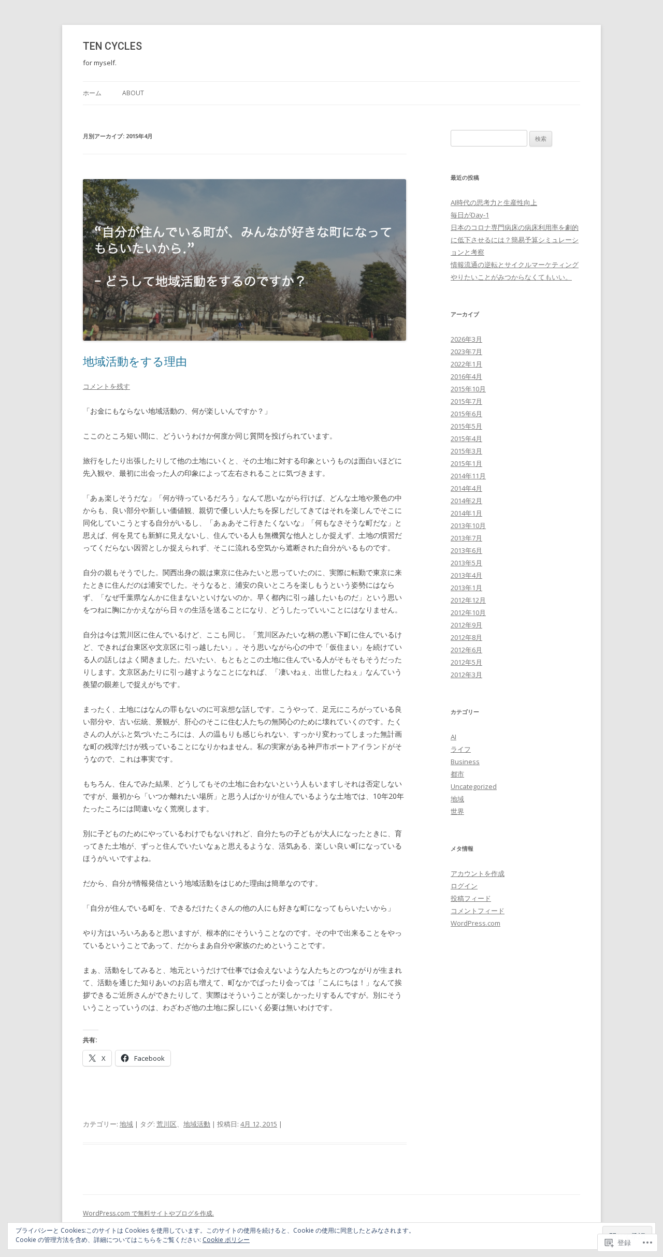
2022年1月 (466, 364)
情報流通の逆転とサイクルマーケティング (515, 264)
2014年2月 (466, 500)
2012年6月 (466, 649)
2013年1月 (466, 587)
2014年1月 (466, 513)
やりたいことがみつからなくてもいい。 (511, 277)
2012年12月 (468, 600)
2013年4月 (466, 575)
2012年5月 (466, 662)
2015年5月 (466, 426)
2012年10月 (468, 612)
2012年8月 (466, 637)
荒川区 (166, 1124)
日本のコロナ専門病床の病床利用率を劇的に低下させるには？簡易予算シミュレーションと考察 (515, 240)
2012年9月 (466, 625)
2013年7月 (466, 538)
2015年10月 (468, 388)
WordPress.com (475, 923)
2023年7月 (466, 351)
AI (453, 736)
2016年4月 (466, 376)
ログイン (464, 885)
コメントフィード (478, 910)
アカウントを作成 (478, 873)
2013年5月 (466, 562)
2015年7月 (466, 401)
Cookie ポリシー (226, 1239)
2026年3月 (466, 339)
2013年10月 (468, 525)
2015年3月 (466, 451)
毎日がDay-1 (470, 215)
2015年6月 (466, 413)
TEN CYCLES (112, 46)
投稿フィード (471, 898)
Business (465, 761)
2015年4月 (466, 438)
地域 (126, 1124)
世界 (457, 811)
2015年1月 (466, 463)
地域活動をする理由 (135, 361)
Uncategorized (474, 786)
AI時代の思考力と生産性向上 (494, 202)
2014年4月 (466, 488)
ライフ (461, 749)
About (133, 93)
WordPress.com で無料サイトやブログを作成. (148, 1213)
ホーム (92, 93)
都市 (457, 774)
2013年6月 (466, 550)
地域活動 (196, 1124)
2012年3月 (466, 674)
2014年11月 (468, 475)
